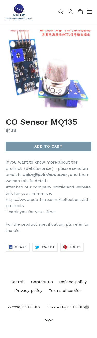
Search (18, 281)
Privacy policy (28, 290)
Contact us (42, 281)
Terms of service (65, 290)
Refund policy (73, 281)
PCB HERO (31, 307)
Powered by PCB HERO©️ (67, 307)
